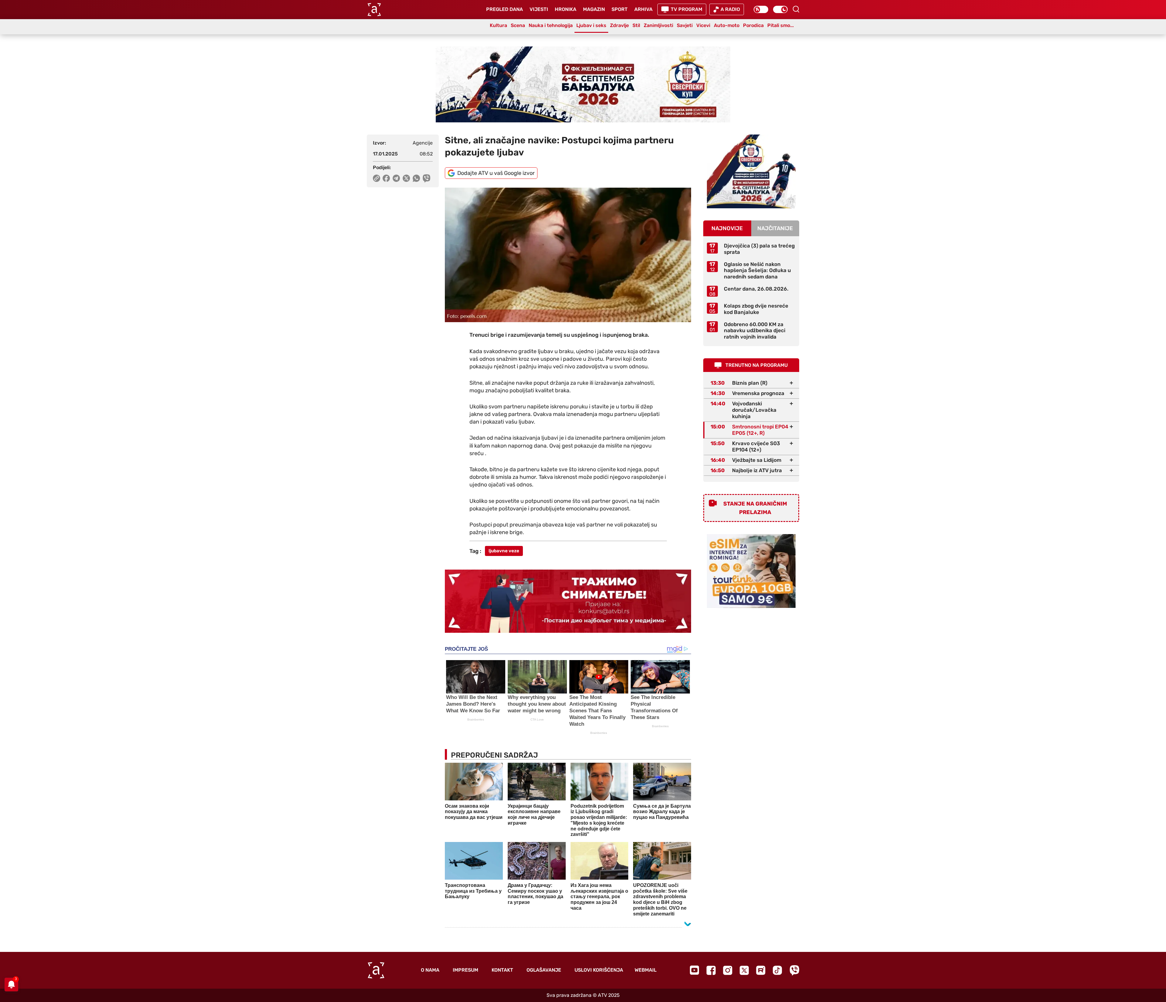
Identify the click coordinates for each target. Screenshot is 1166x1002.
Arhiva (643, 9)
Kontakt (502, 970)
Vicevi (703, 25)
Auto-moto (726, 25)
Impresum (465, 970)
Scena (518, 25)
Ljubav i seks (591, 25)
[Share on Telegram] (396, 178)
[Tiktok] (777, 970)
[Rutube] (760, 970)
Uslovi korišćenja (598, 970)
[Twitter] (744, 970)
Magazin (594, 9)
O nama (430, 970)
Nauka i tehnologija (551, 25)
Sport (620, 9)
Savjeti (685, 25)
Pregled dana (504, 9)
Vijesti (539, 9)
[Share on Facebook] (386, 178)
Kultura (498, 25)
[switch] (761, 9)
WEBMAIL (645, 970)
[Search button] (796, 9)
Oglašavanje (544, 970)
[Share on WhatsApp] (416, 178)
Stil (636, 25)
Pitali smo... (780, 25)
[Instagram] (727, 970)
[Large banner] (583, 84)
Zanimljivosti (658, 25)
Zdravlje (619, 25)
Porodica (753, 25)
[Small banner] (751, 171)
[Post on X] (406, 178)
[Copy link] (376, 178)
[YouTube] (694, 970)
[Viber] (794, 970)
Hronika (565, 9)
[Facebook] (711, 970)
